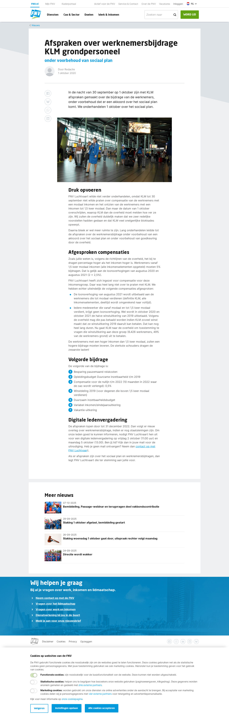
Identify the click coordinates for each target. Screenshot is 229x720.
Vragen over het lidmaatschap (55, 603)
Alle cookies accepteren (101, 708)
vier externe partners (100, 693)
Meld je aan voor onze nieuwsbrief (58, 620)
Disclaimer (47, 641)
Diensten (53, 14)
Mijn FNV (50, 3)
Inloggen (178, 3)
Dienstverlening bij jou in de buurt (58, 615)
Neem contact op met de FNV (55, 598)
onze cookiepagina (72, 699)
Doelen (88, 14)
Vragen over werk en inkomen (56, 609)
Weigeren (39, 708)
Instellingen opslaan (66, 708)
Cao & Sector (71, 14)
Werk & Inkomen (108, 14)
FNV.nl (35, 3)
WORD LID (189, 14)
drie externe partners (90, 685)
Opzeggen (86, 641)
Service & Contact (128, 3)
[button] (192, 3)
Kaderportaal (69, 3)
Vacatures (164, 3)
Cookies (61, 641)
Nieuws (36, 25)
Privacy (73, 641)
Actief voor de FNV (104, 3)
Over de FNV (148, 3)
